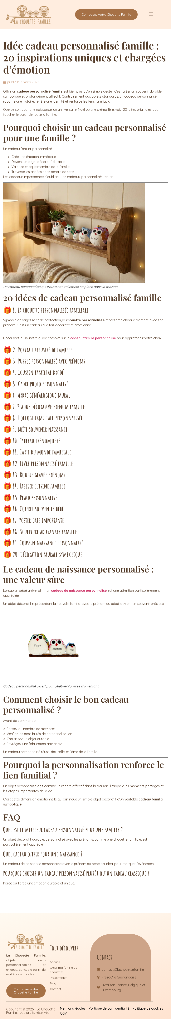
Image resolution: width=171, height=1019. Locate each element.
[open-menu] (151, 14)
